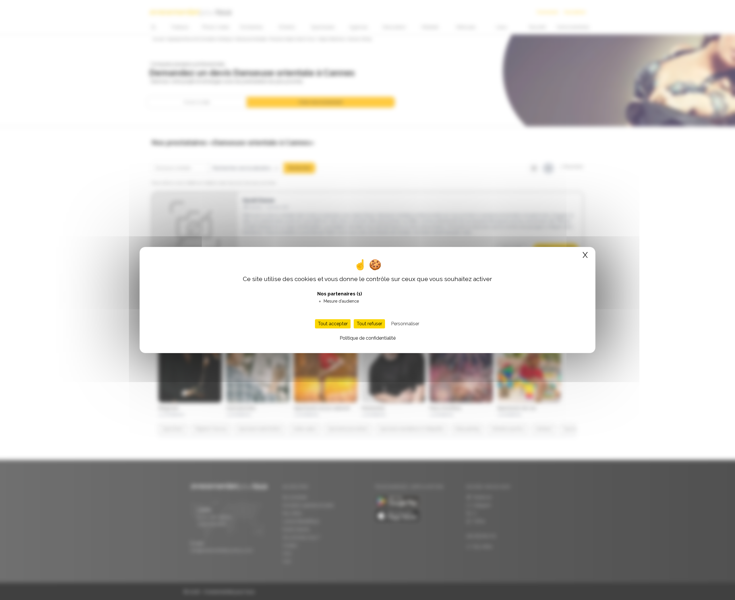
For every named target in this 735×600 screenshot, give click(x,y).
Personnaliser (405, 323)
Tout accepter (333, 323)
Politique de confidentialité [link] (368, 338)
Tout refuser (369, 323)
